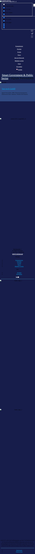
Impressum (19, 550)
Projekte (19, 262)
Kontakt (19, 272)
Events (19, 263)
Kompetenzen (19, 260)
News (19, 265)
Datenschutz (19, 552)
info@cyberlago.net (17, 254)
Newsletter (19, 274)
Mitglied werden (19, 266)
